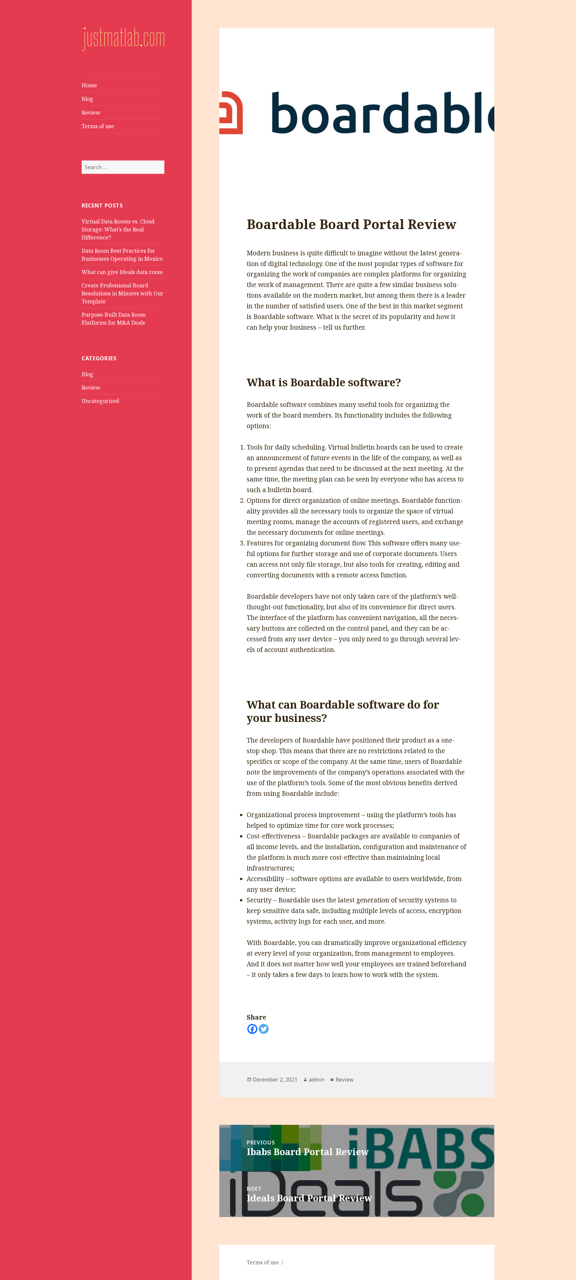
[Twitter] (264, 1029)
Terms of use (98, 126)
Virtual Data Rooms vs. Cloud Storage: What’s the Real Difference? (118, 229)
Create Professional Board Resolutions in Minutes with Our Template (122, 293)
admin (316, 1079)
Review (91, 112)
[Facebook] (252, 1029)
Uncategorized (100, 401)
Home (89, 85)
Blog (87, 99)
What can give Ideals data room (122, 272)
